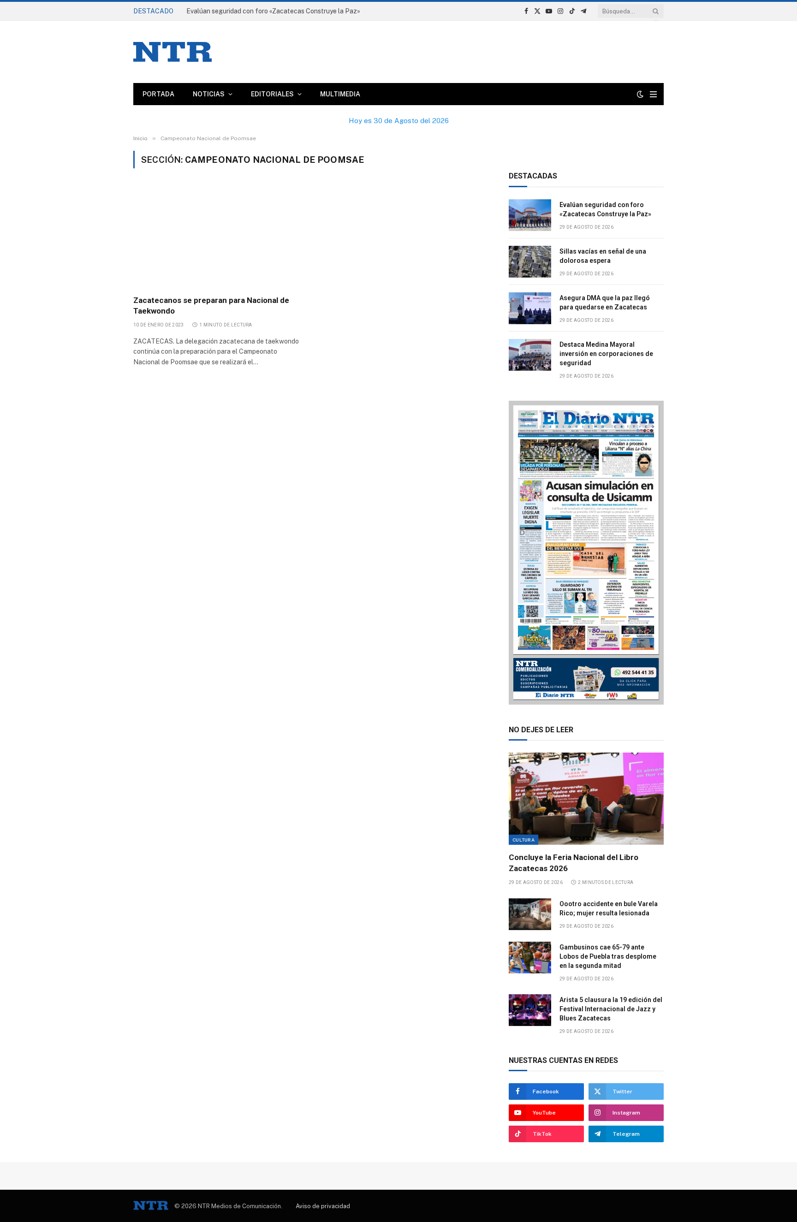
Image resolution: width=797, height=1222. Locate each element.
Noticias (209, 94)
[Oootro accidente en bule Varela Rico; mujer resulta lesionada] (530, 914)
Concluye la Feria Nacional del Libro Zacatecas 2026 (573, 862)
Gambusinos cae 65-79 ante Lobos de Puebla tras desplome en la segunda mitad (607, 956)
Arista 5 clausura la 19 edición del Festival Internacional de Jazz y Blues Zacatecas (610, 1009)
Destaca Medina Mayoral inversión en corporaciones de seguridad (606, 354)
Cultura (523, 839)
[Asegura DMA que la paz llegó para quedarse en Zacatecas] (530, 308)
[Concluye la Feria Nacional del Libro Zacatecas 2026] (586, 799)
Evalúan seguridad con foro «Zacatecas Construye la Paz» (605, 209)
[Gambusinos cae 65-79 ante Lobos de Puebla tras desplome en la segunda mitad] (530, 957)
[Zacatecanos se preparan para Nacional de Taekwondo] (218, 237)
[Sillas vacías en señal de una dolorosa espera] (530, 262)
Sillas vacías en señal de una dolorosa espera (602, 256)
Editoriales (272, 94)
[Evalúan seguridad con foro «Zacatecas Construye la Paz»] (530, 215)
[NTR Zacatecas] (172, 51)
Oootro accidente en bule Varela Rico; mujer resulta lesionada (608, 908)
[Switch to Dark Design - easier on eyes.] (640, 94)
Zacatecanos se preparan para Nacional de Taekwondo (211, 305)
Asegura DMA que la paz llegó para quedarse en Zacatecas (604, 302)
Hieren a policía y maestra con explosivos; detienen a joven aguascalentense (290, 11)
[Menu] (653, 94)
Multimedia (340, 94)
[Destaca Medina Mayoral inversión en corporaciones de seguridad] (530, 355)
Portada (158, 94)
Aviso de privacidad (323, 1206)
